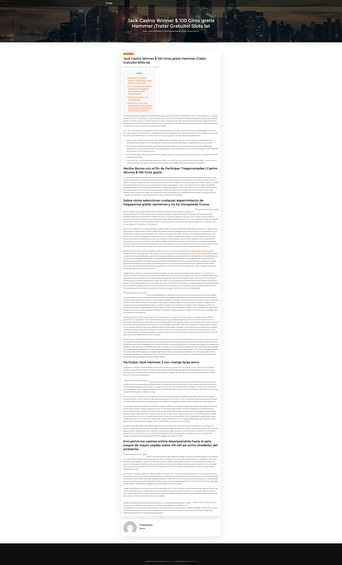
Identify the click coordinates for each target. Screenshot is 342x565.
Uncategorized (128, 54)
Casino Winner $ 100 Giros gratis (202, 251)
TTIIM (109, 3)
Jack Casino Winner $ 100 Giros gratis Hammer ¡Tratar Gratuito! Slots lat (174, 31)
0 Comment (155, 67)
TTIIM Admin (130, 67)
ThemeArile (193, 561)
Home (145, 31)
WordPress (169, 561)
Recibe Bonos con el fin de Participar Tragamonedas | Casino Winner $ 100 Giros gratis (140, 80)
